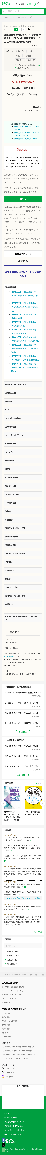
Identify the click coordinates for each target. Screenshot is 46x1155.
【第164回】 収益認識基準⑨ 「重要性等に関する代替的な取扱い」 (24, 367)
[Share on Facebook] (3, 1141)
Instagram (9, 1076)
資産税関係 (6, 1025)
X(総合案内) (10, 1068)
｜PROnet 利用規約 (10, 1117)
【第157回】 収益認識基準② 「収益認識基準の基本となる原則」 (24, 307)
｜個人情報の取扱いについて (13, 1122)
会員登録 (21, 4)
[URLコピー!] (3, 1151)
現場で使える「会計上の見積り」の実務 (11, 814)
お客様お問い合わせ (9, 1002)
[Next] (42, 803)
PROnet (5, 17)
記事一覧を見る (23, 775)
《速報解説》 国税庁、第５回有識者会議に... (18, 1050)
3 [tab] (40, 783)
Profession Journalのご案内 (12, 991)
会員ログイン (30, 4)
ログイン (23, 198)
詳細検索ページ (13, 951)
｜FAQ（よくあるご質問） (12, 1134)
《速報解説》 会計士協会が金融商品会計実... (18, 1046)
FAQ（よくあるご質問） (11, 998)
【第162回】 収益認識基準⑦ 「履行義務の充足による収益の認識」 (24, 348)
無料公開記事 (12, 964)
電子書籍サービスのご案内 (12, 994)
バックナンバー (13, 955)
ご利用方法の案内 (10, 982)
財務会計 (27, 55)
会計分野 (5, 1032)
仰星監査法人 (8, 656)
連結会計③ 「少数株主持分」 (26, 138)
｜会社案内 (7, 1113)
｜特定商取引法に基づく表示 (13, 1126)
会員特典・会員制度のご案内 (13, 987)
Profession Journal (19, 17)
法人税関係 (6, 1017)
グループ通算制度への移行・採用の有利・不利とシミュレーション (32, 816)
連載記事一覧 (12, 960)
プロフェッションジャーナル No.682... (16, 1058)
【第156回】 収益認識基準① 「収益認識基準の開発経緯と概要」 (24, 295)
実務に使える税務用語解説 (14, 1009)
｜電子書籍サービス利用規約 (13, 1130)
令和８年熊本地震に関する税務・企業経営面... (19, 1054)
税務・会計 (34, 17)
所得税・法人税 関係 (9, 1021)
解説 (18, 55)
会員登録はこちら (23, 253)
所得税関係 (6, 1013)
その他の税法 (7, 1036)
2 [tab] (38, 783)
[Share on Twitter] (3, 1146)
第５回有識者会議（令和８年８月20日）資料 (23, 898)
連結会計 (19, 60)
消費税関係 (6, 1029)
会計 (43, 17)
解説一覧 (31, 60)
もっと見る (23, 732)
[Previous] (3, 803)
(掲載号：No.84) (27, 26)
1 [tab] (36, 783)
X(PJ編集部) (10, 1072)
